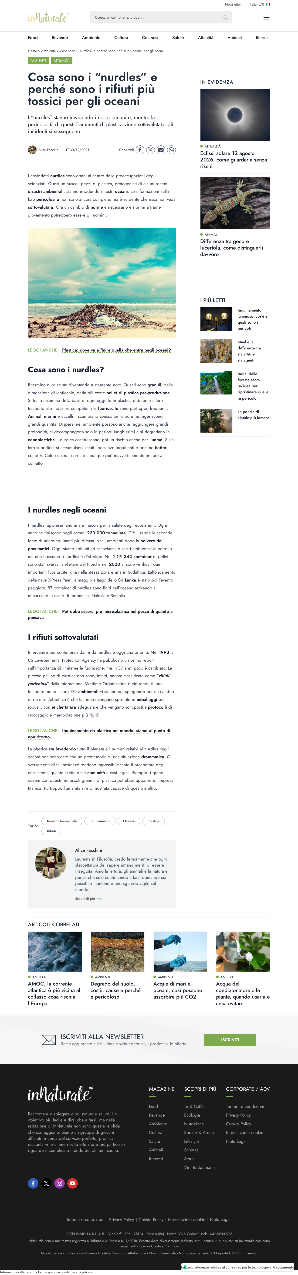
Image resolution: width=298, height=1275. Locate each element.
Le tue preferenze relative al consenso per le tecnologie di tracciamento (237, 1267)
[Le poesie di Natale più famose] (216, 421)
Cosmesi (150, 38)
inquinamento (100, 821)
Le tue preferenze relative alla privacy (65, 1272)
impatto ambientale (62, 821)
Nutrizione (194, 1124)
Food (33, 38)
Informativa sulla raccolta (18, 1272)
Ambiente (91, 38)
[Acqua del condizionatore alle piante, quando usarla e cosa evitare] (243, 951)
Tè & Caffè (194, 1107)
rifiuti (51, 831)
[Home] (48, 17)
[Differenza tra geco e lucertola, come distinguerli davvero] (235, 203)
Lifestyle (191, 1141)
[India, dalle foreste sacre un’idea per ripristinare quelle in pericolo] (216, 383)
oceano (129, 821)
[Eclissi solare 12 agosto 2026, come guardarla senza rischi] (235, 115)
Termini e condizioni (245, 1107)
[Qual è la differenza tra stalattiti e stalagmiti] (216, 351)
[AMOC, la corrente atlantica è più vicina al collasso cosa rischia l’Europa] (55, 951)
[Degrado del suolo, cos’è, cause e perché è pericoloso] (118, 951)
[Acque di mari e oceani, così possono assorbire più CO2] (180, 951)
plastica (153, 821)
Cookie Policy (238, 1124)
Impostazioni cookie (244, 1132)
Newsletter (233, 4)
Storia (189, 1159)
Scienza (191, 1150)
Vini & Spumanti (199, 1167)
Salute (178, 38)
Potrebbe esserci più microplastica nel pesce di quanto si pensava (100, 614)
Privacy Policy (238, 1115)
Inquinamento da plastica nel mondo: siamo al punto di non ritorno (99, 733)
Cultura (121, 38)
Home (32, 50)
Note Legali (237, 1141)
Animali (234, 38)
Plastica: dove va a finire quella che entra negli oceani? (116, 350)
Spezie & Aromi (199, 1133)
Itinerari (156, 1159)
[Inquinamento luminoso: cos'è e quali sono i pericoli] (216, 319)
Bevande (60, 38)
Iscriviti (230, 1040)
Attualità (205, 38)
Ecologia (192, 1115)
